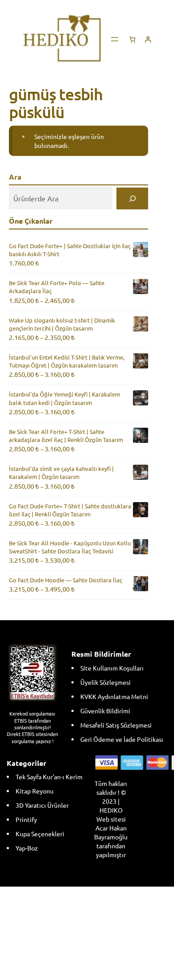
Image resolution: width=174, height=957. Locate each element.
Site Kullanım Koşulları (112, 668)
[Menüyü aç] (114, 39)
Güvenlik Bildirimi (105, 711)
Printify (26, 819)
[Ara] (132, 198)
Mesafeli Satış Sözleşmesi (116, 725)
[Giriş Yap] (148, 39)
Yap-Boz (27, 848)
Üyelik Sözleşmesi (105, 682)
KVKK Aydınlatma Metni (114, 696)
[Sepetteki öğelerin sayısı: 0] (132, 39)
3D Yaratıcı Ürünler (42, 805)
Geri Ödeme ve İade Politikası (121, 739)
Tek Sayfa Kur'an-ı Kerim (49, 777)
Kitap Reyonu (35, 791)
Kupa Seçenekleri (40, 834)
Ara (15, 176)
